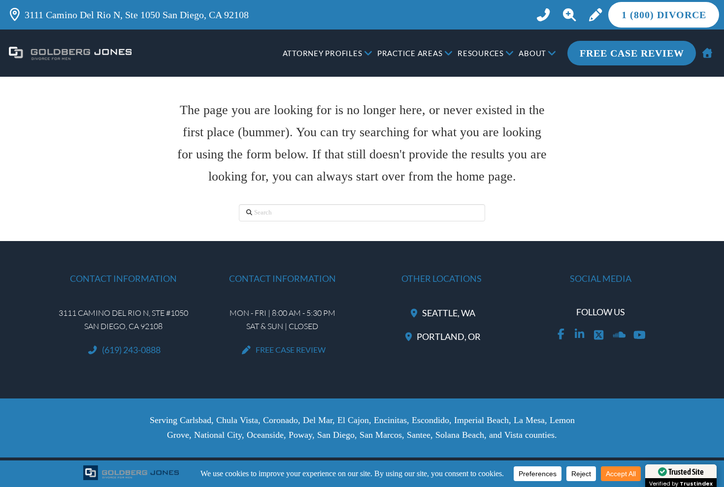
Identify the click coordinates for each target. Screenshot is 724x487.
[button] (569, 15)
